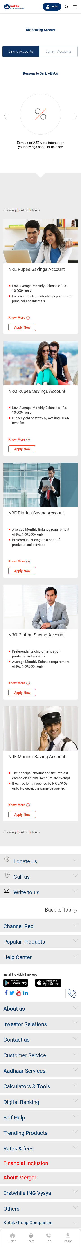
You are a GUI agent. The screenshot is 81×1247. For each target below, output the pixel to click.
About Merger (19, 1177)
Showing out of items (21, 210)
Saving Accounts (21, 51)
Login (54, 6)
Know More (17, 318)
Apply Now (22, 327)
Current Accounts (58, 51)
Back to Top (58, 910)
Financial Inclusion (25, 1163)
